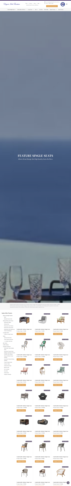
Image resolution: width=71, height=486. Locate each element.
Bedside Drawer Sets (8, 318)
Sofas (36, 9)
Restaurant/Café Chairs (8, 327)
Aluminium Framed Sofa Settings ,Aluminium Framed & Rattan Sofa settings (9, 353)
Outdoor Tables (7, 363)
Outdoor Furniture (52, 9)
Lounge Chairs (30, 9)
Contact (30, 3)
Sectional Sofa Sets (7, 337)
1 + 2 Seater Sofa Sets (8, 341)
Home (26, 3)
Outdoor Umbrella (7, 374)
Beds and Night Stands (11, 9)
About (35, 3)
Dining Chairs (6, 324)
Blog (38, 3)
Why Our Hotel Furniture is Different (32, 5)
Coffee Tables (46, 9)
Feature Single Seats (8, 362)
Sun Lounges (6, 369)
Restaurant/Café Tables (8, 325)
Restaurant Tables (7, 322)
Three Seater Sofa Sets (8, 339)
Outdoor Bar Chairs (7, 365)
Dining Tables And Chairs (21, 9)
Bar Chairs (41, 9)
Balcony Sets (6, 367)
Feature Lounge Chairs (8, 334)
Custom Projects (60, 9)
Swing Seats (6, 372)
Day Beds (6, 370)
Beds (5, 317)
